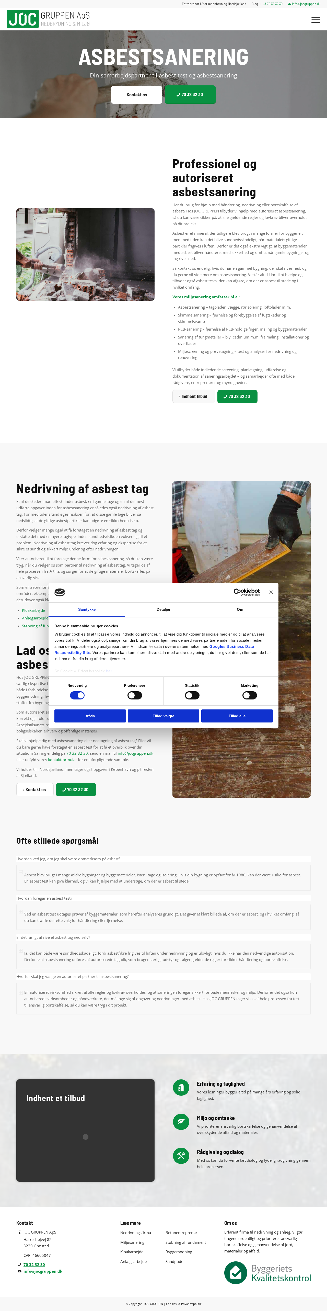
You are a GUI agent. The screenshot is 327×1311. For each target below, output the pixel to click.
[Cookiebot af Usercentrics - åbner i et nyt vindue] (237, 592)
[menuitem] (214, 4)
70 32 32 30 (77, 753)
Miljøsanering (132, 1242)
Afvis (90, 716)
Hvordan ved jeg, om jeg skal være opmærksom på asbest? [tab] (68, 858)
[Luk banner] (271, 592)
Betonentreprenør (181, 1232)
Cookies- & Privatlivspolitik (184, 1304)
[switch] (134, 695)
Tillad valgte (163, 716)
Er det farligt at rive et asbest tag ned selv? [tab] (53, 937)
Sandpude (174, 1261)
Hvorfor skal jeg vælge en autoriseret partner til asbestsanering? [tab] (72, 976)
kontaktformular (62, 759)
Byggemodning (179, 1251)
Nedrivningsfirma (135, 1232)
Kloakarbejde (33, 610)
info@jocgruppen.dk (135, 753)
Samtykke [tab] (87, 609)
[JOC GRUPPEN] (49, 18)
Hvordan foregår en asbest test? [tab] (44, 898)
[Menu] (314, 18)
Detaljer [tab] (164, 609)
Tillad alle (237, 716)
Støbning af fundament (42, 625)
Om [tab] (240, 609)
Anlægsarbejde (35, 617)
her (109, 671)
